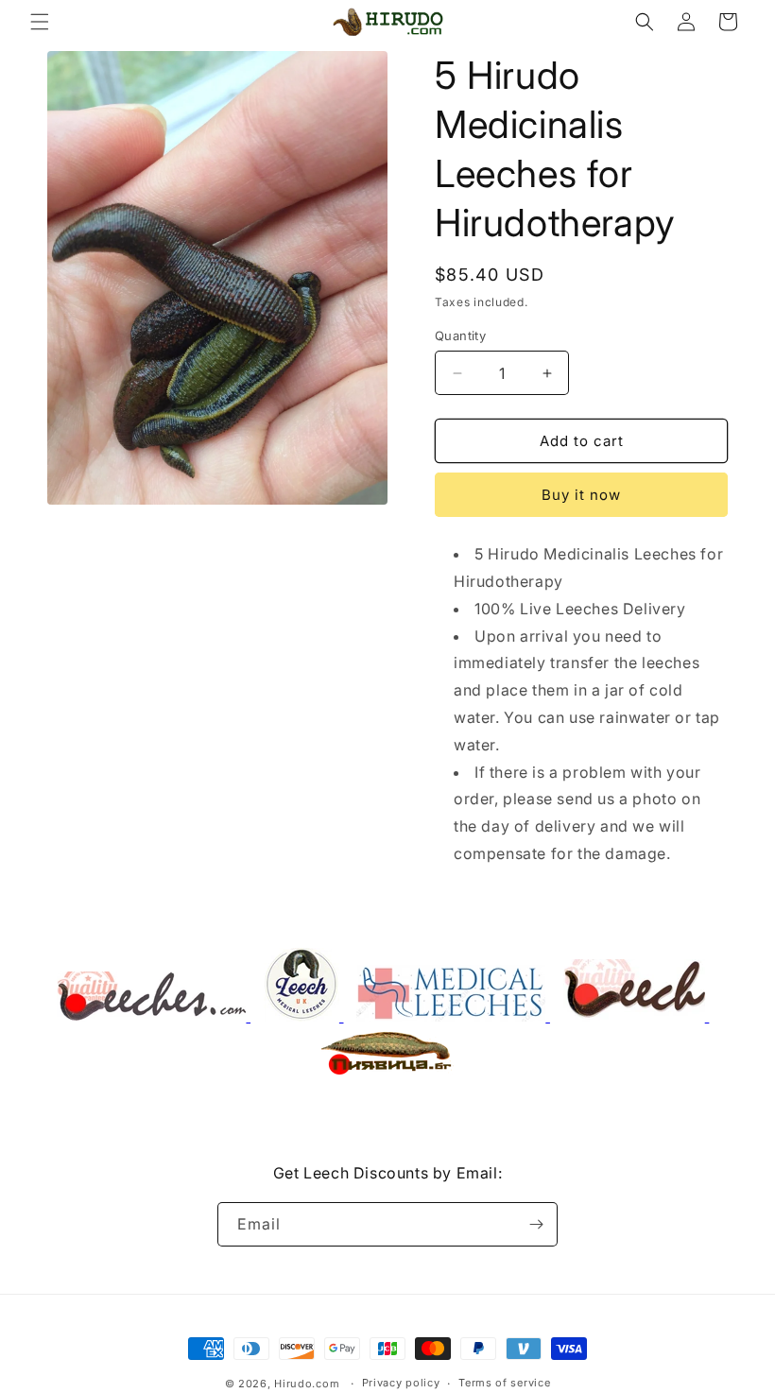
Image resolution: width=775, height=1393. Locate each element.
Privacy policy (401, 1382)
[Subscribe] (536, 1224)
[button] (39, 22)
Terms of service (504, 1382)
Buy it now (581, 495)
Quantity (460, 335)
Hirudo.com (306, 1383)
